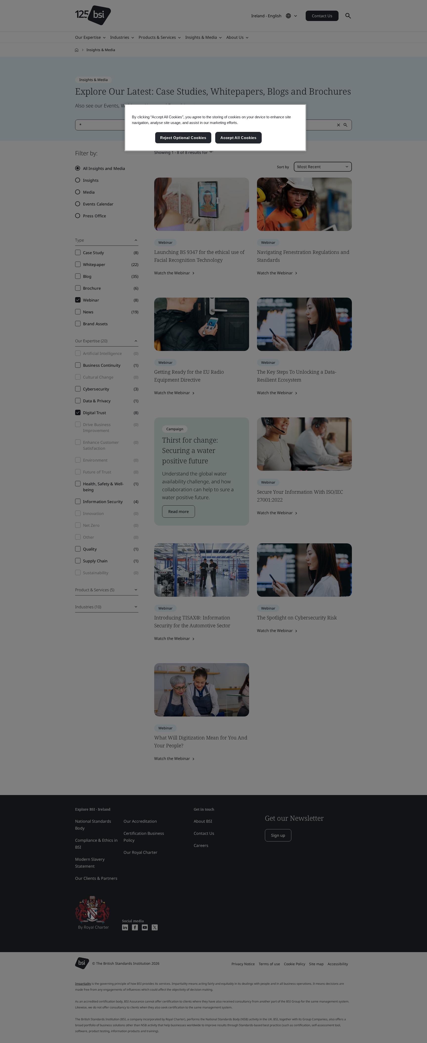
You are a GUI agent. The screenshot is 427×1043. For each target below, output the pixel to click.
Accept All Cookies (238, 138)
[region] (215, 127)
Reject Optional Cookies (183, 138)
